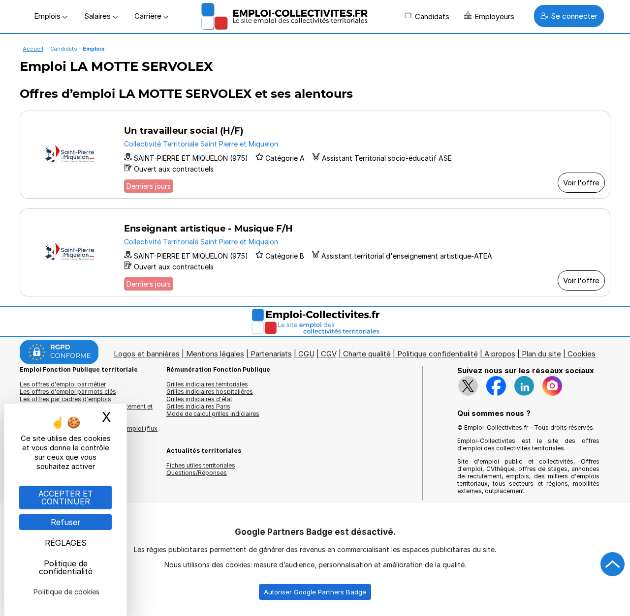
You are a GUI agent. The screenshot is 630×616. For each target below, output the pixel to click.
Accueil (33, 48)
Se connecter (574, 16)
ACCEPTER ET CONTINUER (65, 497)
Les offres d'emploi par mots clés (68, 391)
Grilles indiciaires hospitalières (209, 391)
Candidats (432, 16)
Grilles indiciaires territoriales (207, 384)
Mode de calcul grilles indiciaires (212, 413)
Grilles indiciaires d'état (199, 399)
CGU (306, 353)
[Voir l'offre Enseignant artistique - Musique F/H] (315, 252)
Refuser (66, 522)
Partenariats (271, 353)
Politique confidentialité (437, 353)
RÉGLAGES (66, 543)
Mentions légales (215, 353)
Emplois (48, 16)
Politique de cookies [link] (66, 591)
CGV (329, 353)
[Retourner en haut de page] (612, 564)
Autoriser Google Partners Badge (315, 592)
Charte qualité (367, 353)
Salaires (98, 16)
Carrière (148, 16)
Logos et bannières (147, 353)
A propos (499, 353)
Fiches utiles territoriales (200, 465)
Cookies (581, 353)
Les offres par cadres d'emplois (65, 399)
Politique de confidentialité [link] (66, 567)
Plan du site (541, 353)
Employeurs (494, 16)
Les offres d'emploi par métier (63, 384)
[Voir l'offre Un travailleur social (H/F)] (315, 154)
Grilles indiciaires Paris (198, 406)
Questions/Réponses (196, 472)
